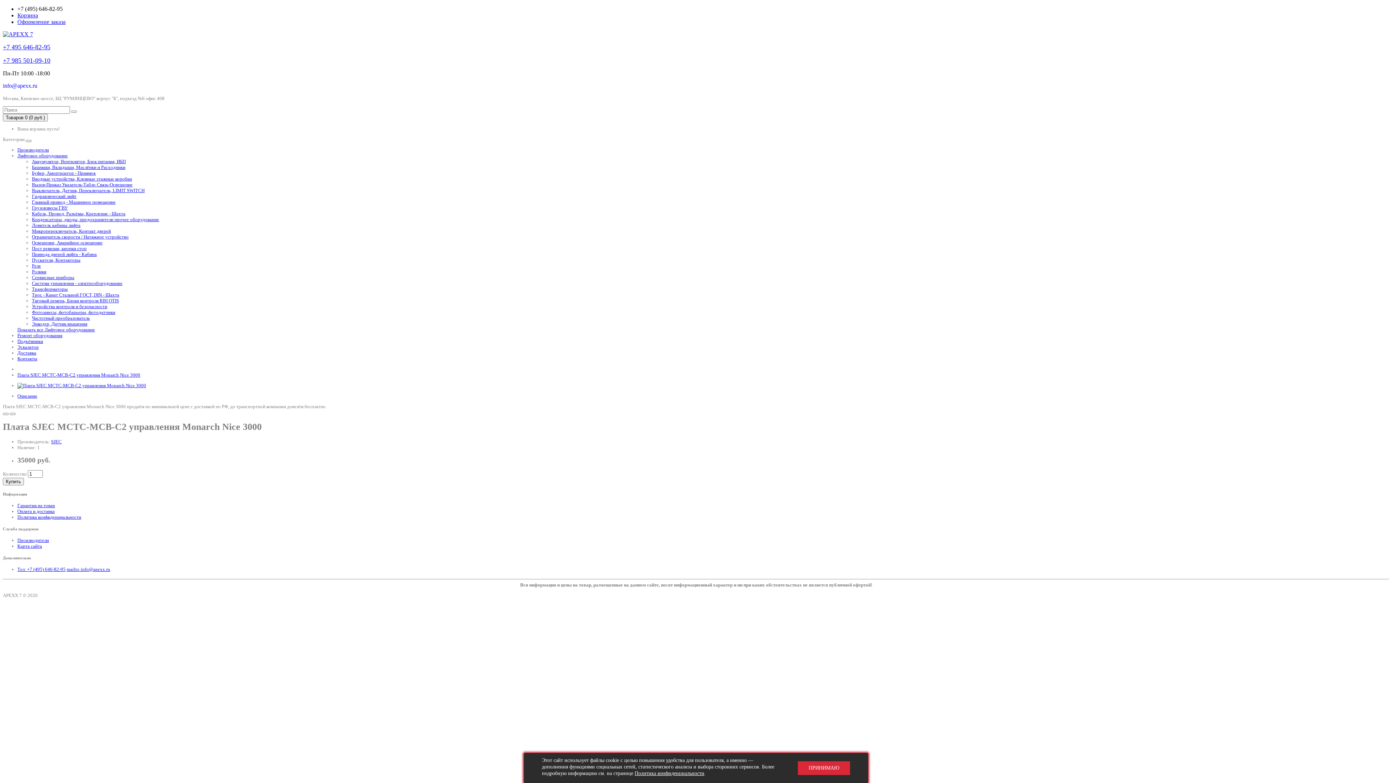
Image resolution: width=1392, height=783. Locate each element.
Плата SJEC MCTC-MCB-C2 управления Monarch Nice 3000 (78, 375)
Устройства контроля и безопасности (69, 306)
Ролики (39, 271)
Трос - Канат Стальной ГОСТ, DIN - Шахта (75, 295)
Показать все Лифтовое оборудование (56, 329)
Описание (27, 396)
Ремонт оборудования (39, 335)
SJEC (56, 441)
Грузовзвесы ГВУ (50, 208)
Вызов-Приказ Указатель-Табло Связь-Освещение (82, 184)
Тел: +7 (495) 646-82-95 (41, 569)
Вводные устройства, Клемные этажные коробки (82, 179)
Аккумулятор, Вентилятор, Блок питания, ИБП (79, 161)
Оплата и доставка (36, 511)
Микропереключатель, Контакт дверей (71, 231)
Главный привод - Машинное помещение (74, 202)
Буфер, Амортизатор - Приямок (64, 173)
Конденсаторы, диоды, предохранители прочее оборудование (95, 219)
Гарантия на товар (36, 505)
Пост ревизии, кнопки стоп (59, 248)
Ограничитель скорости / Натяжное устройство (80, 237)
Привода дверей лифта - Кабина (64, 254)
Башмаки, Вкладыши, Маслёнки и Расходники (78, 167)
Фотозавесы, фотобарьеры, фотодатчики (73, 312)
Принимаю (824, 768)
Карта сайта (29, 546)
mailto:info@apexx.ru (88, 569)
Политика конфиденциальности (49, 517)
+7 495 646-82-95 (26, 47)
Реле (36, 266)
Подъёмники (30, 341)
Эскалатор (28, 347)
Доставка (26, 353)
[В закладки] (6, 414)
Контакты (27, 358)
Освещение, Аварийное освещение (67, 242)
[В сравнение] (13, 414)
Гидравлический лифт (54, 196)
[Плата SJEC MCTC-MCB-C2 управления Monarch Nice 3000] (81, 385)
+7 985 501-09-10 (26, 60)
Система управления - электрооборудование (77, 283)
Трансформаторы (50, 289)
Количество (15, 474)
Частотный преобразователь (61, 318)
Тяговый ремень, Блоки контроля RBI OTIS (75, 300)
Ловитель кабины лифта (56, 225)
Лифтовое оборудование (42, 155)
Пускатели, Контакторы (56, 260)
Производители (33, 150)
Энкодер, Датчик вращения (59, 324)
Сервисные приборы (53, 277)
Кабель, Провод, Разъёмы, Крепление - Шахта (78, 213)
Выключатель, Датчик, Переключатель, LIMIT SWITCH (88, 190)
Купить (13, 481)
